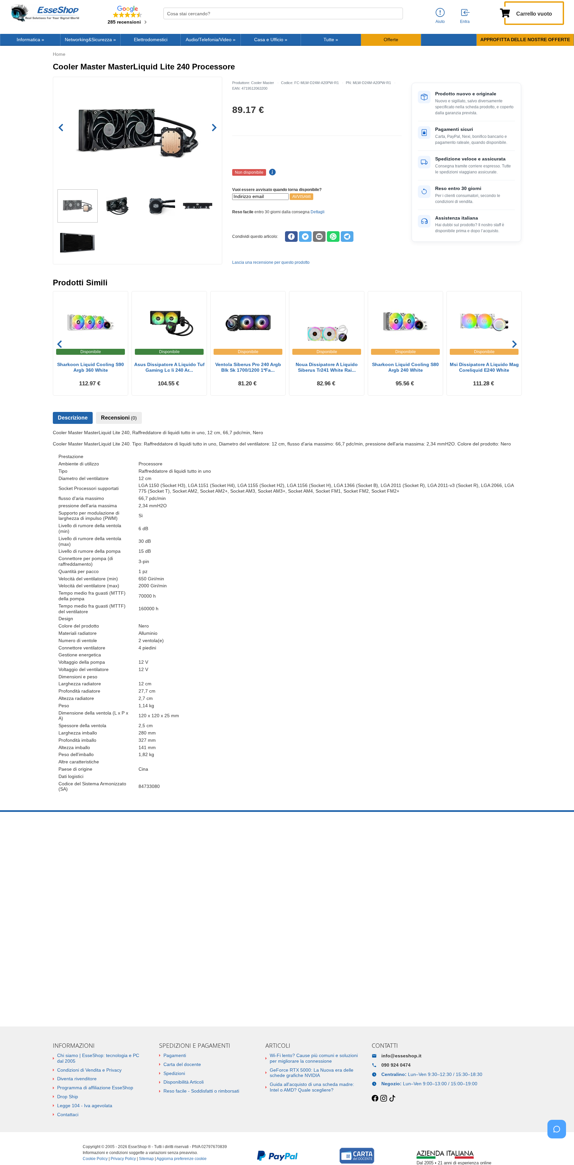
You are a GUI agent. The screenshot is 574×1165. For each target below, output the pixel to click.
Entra (465, 21)
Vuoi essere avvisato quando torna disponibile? (277, 190)
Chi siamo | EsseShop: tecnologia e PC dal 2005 (98, 1058)
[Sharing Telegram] (347, 236)
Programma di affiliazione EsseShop (95, 1087)
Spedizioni (174, 1073)
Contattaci (67, 1114)
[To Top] (558, 1149)
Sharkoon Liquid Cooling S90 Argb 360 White (90, 367)
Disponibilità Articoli (183, 1082)
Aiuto (440, 21)
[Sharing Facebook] (291, 236)
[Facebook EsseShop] (375, 1098)
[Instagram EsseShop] (383, 1098)
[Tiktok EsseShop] (392, 1098)
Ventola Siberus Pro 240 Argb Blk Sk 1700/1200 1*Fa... (248, 367)
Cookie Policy (95, 1158)
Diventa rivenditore (77, 1078)
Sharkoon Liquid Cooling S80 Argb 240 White (405, 367)
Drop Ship (67, 1096)
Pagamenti (174, 1055)
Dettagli (318, 212)
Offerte (391, 39)
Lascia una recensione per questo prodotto (271, 262)
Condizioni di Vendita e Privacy (89, 1070)
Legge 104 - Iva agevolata (84, 1105)
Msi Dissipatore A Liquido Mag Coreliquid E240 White (484, 367)
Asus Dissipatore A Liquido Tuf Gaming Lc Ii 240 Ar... (169, 367)
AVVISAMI (301, 196)
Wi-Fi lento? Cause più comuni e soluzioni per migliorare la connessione (314, 1058)
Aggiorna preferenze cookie (181, 1158)
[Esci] (466, 13)
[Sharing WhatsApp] (333, 236)
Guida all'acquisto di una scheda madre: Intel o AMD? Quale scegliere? (312, 1087)
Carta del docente (182, 1064)
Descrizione (73, 418)
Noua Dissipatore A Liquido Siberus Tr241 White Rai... (327, 367)
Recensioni (119, 418)
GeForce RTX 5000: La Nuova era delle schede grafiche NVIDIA (311, 1072)
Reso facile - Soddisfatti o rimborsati (201, 1091)
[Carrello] (505, 12)
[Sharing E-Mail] (319, 236)
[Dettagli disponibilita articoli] (271, 172)
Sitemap (146, 1158)
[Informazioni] (440, 13)
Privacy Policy (123, 1158)
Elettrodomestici (150, 39)
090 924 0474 (396, 1065)
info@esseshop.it (401, 1055)
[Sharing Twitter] (305, 236)
